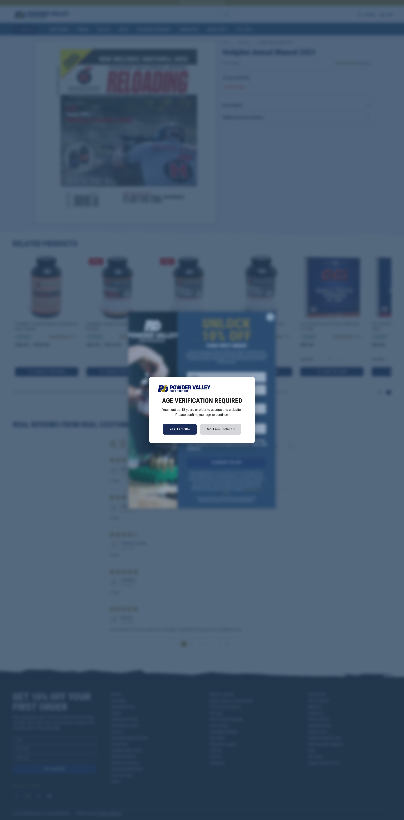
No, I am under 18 (221, 429)
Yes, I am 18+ (179, 429)
